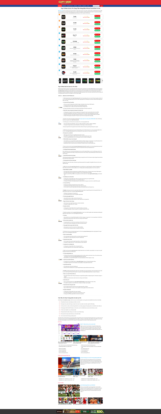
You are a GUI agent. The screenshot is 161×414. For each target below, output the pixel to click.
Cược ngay (97, 22)
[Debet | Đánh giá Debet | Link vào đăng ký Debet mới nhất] (63, 66)
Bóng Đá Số (84, 5)
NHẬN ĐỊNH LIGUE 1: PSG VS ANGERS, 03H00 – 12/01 (79, 376)
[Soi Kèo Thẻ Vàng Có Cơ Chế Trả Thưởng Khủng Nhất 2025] (69, 362)
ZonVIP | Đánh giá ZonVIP (62, 351)
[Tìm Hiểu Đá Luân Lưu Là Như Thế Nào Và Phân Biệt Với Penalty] (65, 374)
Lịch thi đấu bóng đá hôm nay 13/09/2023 (87, 385)
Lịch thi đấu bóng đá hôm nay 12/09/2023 (65, 404)
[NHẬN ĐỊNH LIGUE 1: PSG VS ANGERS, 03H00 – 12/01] (80, 374)
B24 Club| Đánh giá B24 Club (85, 348)
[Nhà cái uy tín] (65, 3)
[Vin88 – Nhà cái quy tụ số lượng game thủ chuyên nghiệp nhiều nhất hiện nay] (95, 341)
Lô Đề (88, 5)
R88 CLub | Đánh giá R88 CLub (85, 352)
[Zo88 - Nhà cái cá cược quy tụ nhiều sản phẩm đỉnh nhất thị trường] (63, 17)
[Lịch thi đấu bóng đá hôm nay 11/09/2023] (80, 403)
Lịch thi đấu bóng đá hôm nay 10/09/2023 (94, 404)
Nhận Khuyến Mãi (85, 17)
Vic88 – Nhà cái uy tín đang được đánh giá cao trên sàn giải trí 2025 (80, 342)
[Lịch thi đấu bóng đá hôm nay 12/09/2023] (65, 403)
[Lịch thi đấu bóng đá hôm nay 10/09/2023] (95, 403)
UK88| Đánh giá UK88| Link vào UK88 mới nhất (65, 346)
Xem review (98, 17)
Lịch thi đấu (61, 382)
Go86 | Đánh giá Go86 (84, 351)
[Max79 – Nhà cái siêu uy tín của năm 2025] (69, 329)
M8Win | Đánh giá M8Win (62, 348)
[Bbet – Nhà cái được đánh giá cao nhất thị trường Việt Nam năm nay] (65, 341)
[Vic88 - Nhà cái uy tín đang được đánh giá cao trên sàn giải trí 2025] (63, 29)
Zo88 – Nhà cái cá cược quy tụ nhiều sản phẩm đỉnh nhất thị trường (68, 345)
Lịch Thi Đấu (79, 5)
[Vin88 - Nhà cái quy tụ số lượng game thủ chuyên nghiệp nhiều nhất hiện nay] (63, 23)
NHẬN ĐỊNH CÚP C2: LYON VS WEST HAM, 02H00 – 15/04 (94, 376)
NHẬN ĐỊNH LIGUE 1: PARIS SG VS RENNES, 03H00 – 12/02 (89, 378)
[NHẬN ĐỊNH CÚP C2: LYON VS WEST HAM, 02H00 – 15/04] (95, 374)
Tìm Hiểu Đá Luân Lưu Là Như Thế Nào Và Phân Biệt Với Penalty (64, 376)
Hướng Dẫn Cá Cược (70, 5)
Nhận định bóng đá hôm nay (64, 355)
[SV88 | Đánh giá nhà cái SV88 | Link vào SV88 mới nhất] (63, 60)
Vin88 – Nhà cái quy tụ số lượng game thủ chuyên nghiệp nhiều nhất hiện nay (94, 342)
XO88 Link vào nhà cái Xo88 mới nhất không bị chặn (88, 345)
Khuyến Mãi (64, 5)
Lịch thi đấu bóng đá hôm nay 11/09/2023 (79, 404)
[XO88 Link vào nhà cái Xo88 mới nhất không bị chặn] (63, 54)
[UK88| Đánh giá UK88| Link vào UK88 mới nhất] (63, 48)
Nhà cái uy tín (60, 10)
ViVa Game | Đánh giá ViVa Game (63, 352)
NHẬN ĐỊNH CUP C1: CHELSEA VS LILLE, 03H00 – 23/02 (67, 378)
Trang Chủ (59, 5)
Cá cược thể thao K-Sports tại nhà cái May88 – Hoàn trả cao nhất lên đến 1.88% (91, 347)
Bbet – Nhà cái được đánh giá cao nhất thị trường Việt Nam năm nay (65, 342)
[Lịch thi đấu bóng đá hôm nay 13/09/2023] (69, 391)
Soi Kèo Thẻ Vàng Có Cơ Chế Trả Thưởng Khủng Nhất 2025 (90, 357)
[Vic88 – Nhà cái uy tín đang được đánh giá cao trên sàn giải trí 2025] (80, 341)
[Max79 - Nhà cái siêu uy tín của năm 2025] (63, 35)
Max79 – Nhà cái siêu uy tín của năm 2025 (87, 324)
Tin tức (60, 321)
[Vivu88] (63, 42)
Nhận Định (75, 5)
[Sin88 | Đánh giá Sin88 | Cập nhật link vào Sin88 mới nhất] (63, 73)
